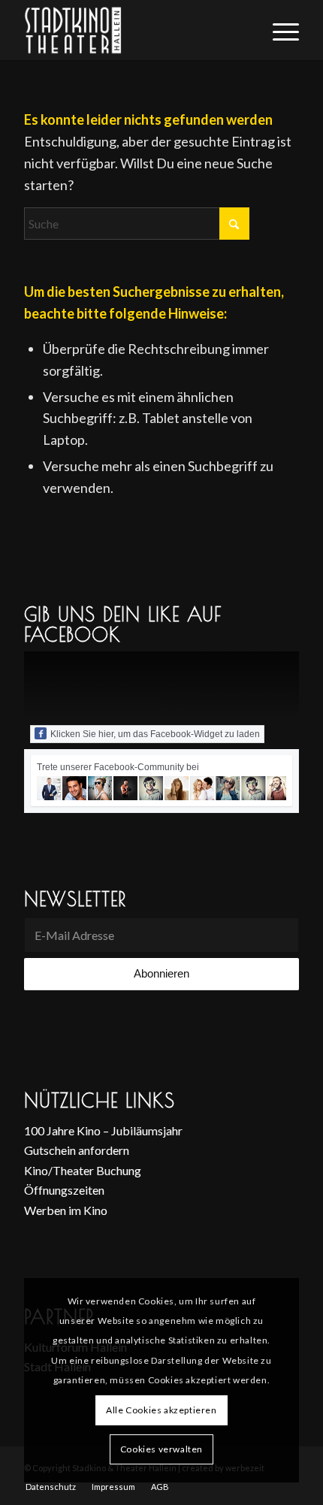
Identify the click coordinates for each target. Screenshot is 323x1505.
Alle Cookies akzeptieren (161, 1410)
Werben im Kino (65, 1210)
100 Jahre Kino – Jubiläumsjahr (103, 1130)
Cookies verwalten (161, 1449)
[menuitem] (278, 30)
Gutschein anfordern (76, 1150)
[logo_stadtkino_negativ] (133, 30)
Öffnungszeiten (64, 1190)
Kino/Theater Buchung (82, 1170)
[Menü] (278, 30)
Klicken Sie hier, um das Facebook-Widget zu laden (155, 734)
